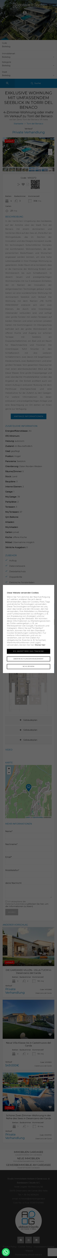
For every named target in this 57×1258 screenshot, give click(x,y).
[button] (6, 1252)
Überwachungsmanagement (28, 659)
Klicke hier (40, 645)
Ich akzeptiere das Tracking (28, 651)
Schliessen (28, 666)
